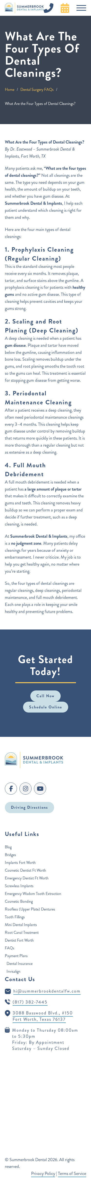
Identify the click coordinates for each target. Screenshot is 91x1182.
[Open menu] (81, 8)
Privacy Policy (43, 1173)
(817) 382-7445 (30, 1002)
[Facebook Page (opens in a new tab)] (11, 788)
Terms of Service (72, 1173)
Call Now (45, 696)
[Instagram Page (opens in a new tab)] (25, 788)
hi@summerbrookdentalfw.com (47, 991)
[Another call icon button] (65, 8)
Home (9, 89)
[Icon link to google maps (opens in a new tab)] (7, 1013)
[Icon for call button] (51, 8)
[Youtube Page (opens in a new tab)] (40, 788)
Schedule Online (45, 707)
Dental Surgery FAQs (37, 89)
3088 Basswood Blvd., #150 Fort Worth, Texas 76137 (43, 1016)
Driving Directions (29, 807)
